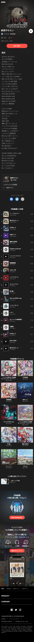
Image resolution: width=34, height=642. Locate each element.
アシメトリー (9, 466)
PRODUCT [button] (5, 596)
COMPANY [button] (5, 602)
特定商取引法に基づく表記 (21, 621)
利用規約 (3, 619)
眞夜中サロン (14, 178)
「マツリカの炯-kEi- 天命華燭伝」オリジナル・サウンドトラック (8, 379)
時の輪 (8, 444)
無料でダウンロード (17, 551)
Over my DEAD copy (9, 422)
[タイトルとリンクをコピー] (22, 199)
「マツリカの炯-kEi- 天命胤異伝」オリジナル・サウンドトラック (25, 423)
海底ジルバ (25, 399)
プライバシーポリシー (14, 619)
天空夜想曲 (25, 377)
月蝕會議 (12, 34)
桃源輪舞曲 (8, 399)
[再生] (31, 31)
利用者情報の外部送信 (6, 621)
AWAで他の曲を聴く (17, 517)
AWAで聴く (17, 46)
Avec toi (25, 466)
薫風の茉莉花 (25, 444)
